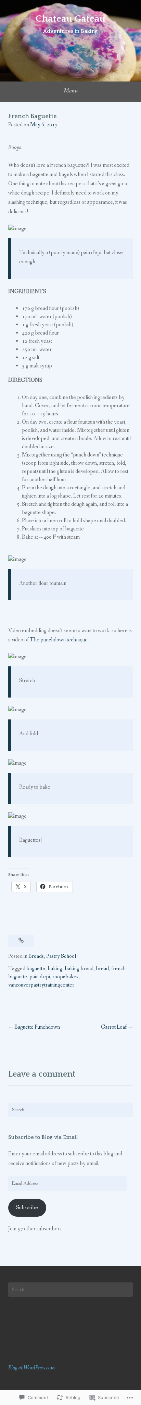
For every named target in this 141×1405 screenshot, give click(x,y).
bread (102, 968)
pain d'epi (39, 976)
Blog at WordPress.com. (32, 1367)
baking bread (79, 968)
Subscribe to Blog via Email (43, 1137)
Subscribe (27, 1207)
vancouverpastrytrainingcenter (41, 985)
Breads (36, 956)
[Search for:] (70, 1110)
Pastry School (61, 956)
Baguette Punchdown (37, 1027)
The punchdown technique (59, 639)
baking (55, 968)
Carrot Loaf (114, 1027)
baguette (35, 968)
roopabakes (65, 976)
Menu (71, 91)
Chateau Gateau (70, 18)
